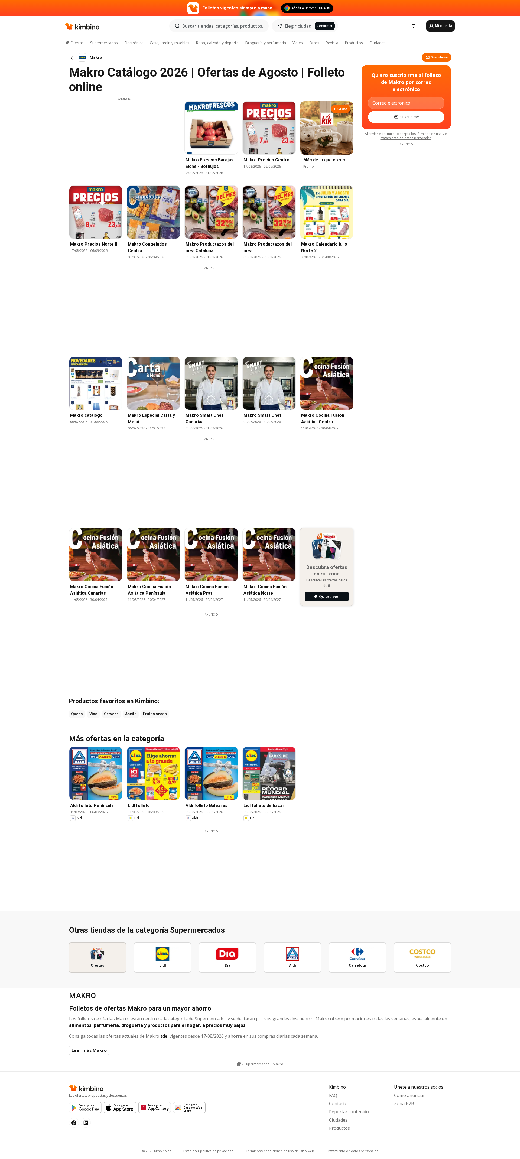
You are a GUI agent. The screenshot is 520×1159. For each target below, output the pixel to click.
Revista (332, 42)
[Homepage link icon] (239, 1064)
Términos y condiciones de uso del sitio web (280, 1151)
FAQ (333, 1095)
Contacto (338, 1103)
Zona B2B (404, 1103)
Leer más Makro (89, 1050)
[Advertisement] (124, 139)
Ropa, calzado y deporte (217, 42)
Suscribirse (439, 57)
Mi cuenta (443, 26)
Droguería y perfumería (265, 42)
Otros (314, 42)
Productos (354, 42)
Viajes (297, 42)
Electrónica (134, 42)
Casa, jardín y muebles (169, 42)
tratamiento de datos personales (406, 138)
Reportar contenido (349, 1112)
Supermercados (104, 42)
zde (163, 1036)
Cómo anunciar (409, 1095)
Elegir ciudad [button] (298, 26)
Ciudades (377, 42)
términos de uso (429, 133)
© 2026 (156, 1151)
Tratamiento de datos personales (352, 1151)
